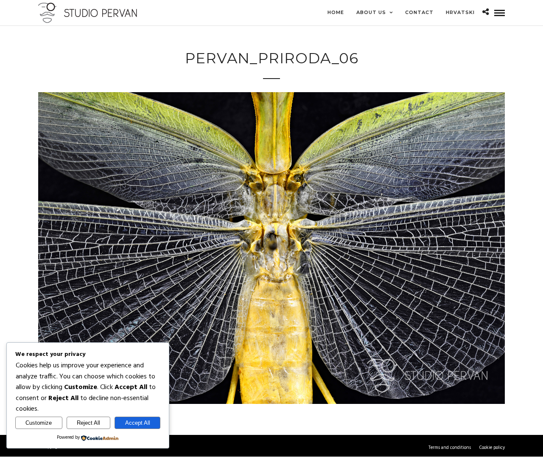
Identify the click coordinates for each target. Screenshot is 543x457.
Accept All (137, 423)
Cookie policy (492, 447)
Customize (38, 423)
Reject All (88, 423)
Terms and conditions (449, 447)
